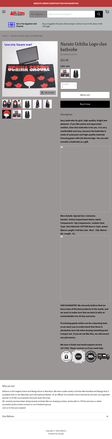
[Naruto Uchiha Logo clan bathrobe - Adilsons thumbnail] (6, 104)
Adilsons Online (70, 54)
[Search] (99, 14)
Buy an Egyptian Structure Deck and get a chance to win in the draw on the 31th (72, 25)
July (48, 26)
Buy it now (85, 104)
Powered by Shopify (56, 433)
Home (5, 36)
